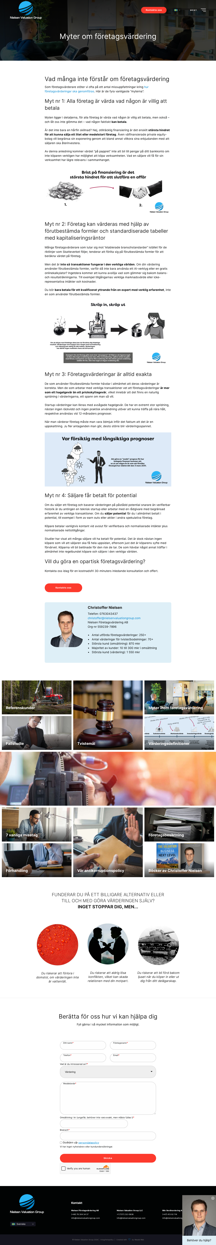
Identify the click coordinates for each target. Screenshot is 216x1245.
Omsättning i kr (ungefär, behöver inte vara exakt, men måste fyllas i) (97, 1117)
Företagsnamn (120, 1043)
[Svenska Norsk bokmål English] (23, 1224)
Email (116, 1055)
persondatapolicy (88, 1142)
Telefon (67, 1055)
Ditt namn (68, 1043)
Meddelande (69, 1083)
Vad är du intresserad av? (74, 1064)
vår (81, 1142)
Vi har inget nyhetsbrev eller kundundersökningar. (86, 1146)
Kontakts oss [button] (63, 587)
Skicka (108, 1158)
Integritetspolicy (107, 1240)
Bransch (65, 1130)
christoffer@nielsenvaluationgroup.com (114, 618)
